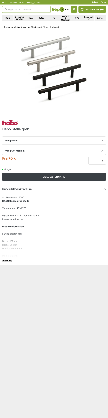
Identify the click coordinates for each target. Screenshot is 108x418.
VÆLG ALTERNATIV (54, 176)
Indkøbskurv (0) (94, 9)
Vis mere (7, 260)
